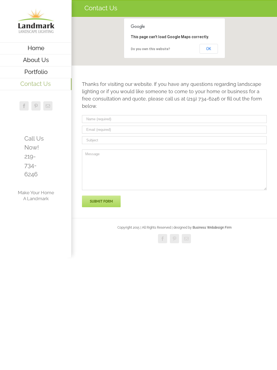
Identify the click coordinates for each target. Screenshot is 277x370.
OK (208, 49)
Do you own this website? (150, 49)
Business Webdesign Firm (212, 227)
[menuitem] (36, 48)
